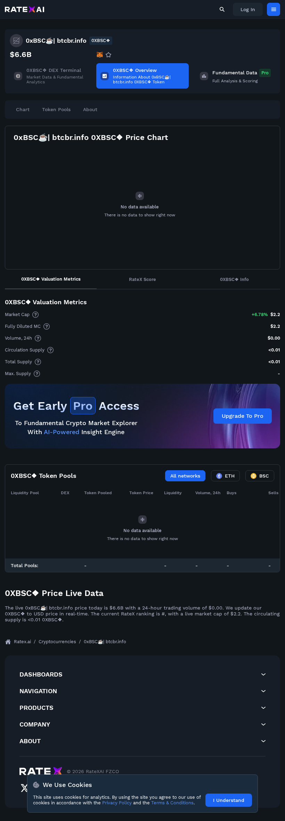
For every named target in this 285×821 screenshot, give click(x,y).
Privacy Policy (117, 802)
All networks (185, 476)
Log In (248, 9)
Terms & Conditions (172, 802)
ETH (230, 476)
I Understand (228, 800)
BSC (264, 476)
